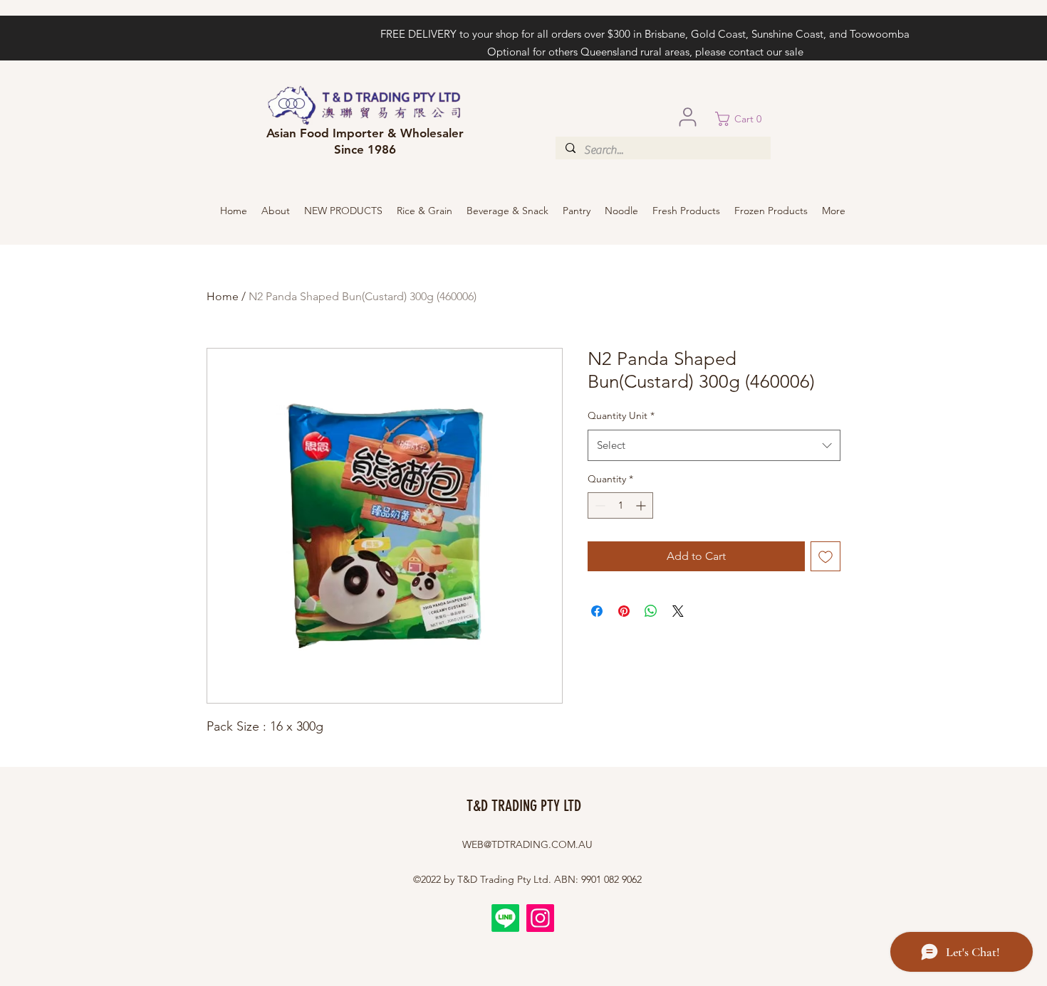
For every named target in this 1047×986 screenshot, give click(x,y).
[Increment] (642, 505)
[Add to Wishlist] (825, 556)
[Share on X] (678, 611)
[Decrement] (599, 505)
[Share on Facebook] (596, 611)
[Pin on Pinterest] (623, 611)
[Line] (505, 918)
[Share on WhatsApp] (651, 611)
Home (223, 296)
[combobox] (714, 445)
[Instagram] (540, 918)
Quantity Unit (621, 415)
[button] (743, 119)
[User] (687, 116)
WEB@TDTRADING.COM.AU (527, 844)
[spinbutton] (620, 505)
